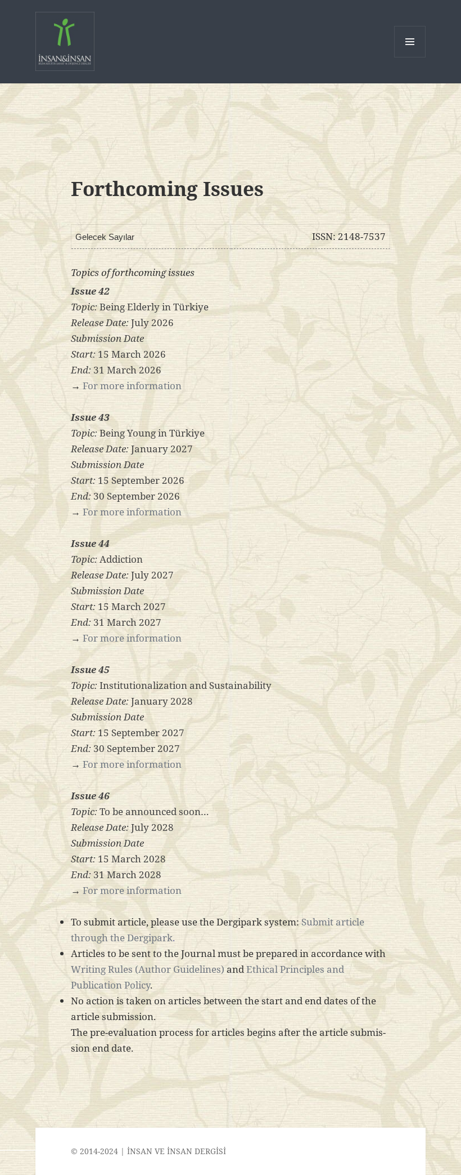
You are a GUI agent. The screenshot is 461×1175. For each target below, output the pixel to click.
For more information (132, 385)
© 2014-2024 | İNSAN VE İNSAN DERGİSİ (148, 1151)
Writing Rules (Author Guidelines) (147, 969)
